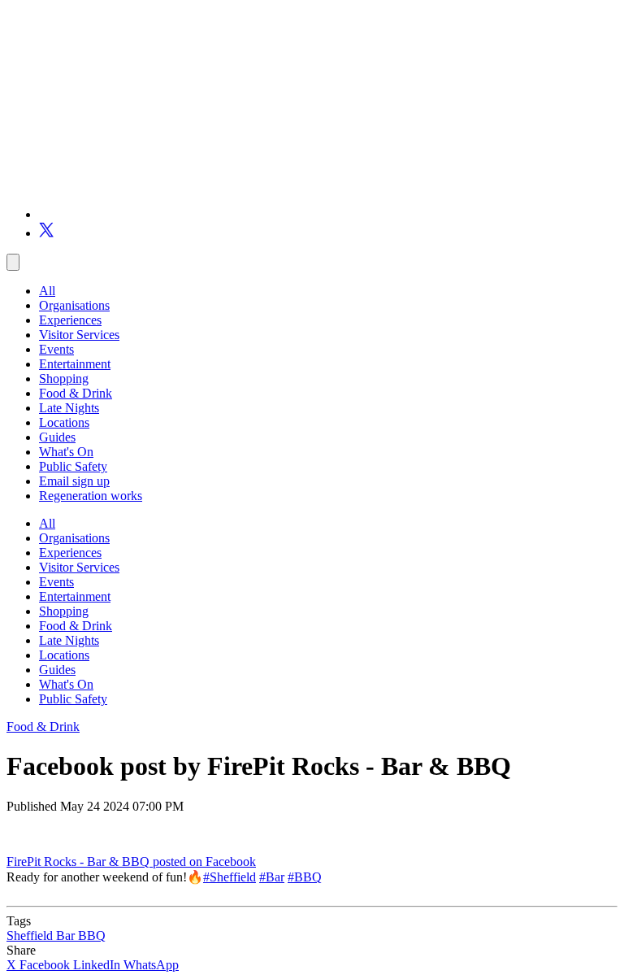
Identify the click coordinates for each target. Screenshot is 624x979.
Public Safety (73, 466)
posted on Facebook (204, 861)
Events (56, 349)
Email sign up (74, 481)
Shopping (64, 378)
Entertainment (74, 364)
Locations (64, 422)
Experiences (70, 320)
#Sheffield (229, 877)
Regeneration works (90, 496)
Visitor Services (79, 335)
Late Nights (69, 408)
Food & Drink (75, 393)
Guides (57, 437)
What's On (66, 452)
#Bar (271, 877)
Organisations (74, 305)
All (47, 291)
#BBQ (305, 877)
